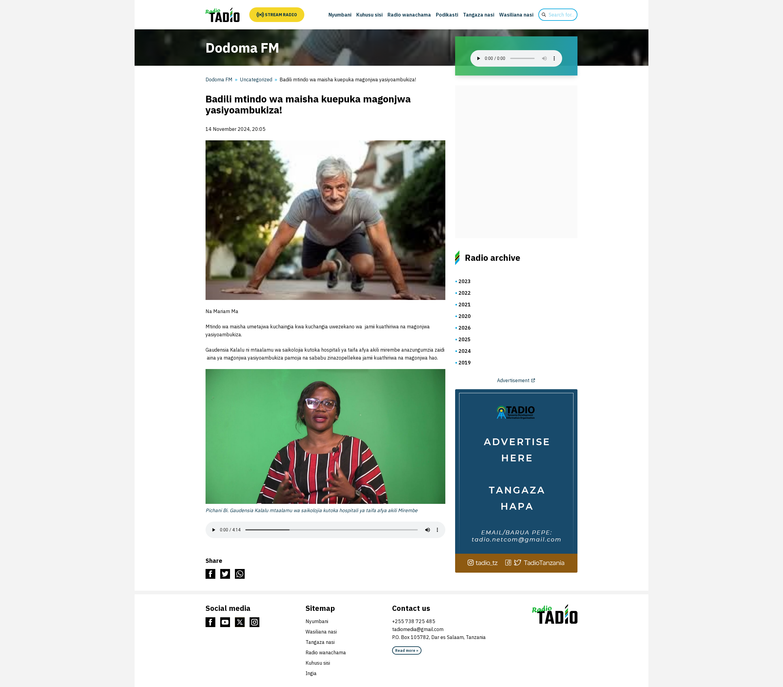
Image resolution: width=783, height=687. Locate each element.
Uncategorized (256, 79)
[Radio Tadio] (554, 614)
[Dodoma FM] (222, 14)
